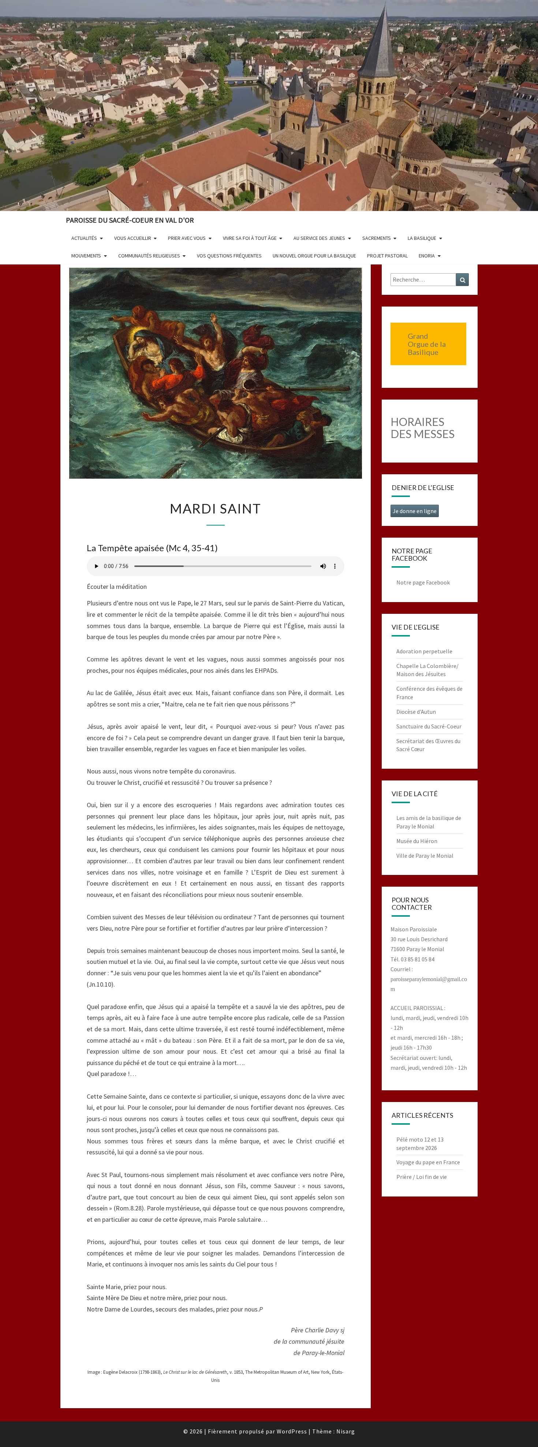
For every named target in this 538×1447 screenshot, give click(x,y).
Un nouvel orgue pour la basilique (314, 255)
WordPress (292, 1431)
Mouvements (86, 255)
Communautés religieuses (149, 255)
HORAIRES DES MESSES (423, 427)
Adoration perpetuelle (424, 651)
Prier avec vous (187, 238)
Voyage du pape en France (428, 1162)
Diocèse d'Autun (416, 711)
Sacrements (376, 238)
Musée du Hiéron (416, 841)
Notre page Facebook (423, 582)
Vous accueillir (132, 238)
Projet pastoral (387, 255)
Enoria (427, 255)
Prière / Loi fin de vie (421, 1176)
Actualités (84, 238)
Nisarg (345, 1431)
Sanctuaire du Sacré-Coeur (429, 726)
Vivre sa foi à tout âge (250, 238)
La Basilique (422, 238)
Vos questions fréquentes (229, 255)
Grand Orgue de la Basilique (427, 343)
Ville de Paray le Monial (424, 855)
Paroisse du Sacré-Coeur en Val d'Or (130, 220)
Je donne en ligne (415, 511)
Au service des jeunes (319, 238)
